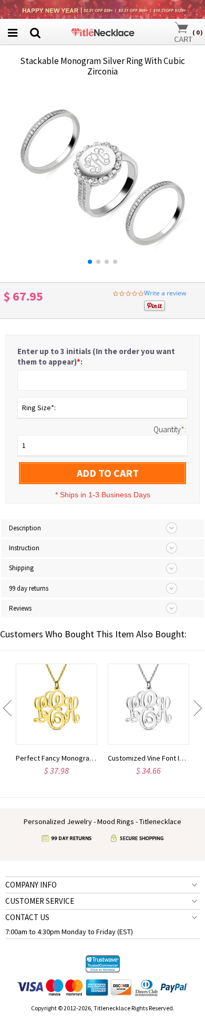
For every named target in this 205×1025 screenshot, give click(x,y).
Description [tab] (25, 528)
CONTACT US (27, 917)
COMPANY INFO (31, 885)
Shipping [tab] (21, 567)
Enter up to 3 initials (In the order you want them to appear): (96, 356)
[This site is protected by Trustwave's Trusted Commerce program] (103, 964)
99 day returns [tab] (28, 588)
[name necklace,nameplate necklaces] (102, 30)
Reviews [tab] (20, 608)
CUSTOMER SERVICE (39, 901)
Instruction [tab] (24, 547)
